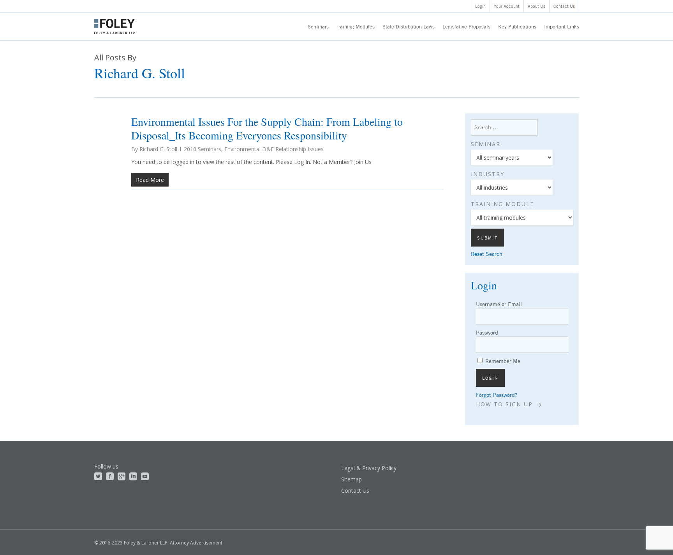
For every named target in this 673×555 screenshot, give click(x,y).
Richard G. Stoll (158, 149)
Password (487, 332)
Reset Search (486, 253)
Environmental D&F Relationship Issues (274, 149)
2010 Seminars (202, 149)
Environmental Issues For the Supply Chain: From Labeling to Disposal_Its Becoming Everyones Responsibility (267, 128)
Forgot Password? (496, 394)
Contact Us (355, 490)
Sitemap (351, 479)
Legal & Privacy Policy (368, 468)
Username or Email (499, 304)
